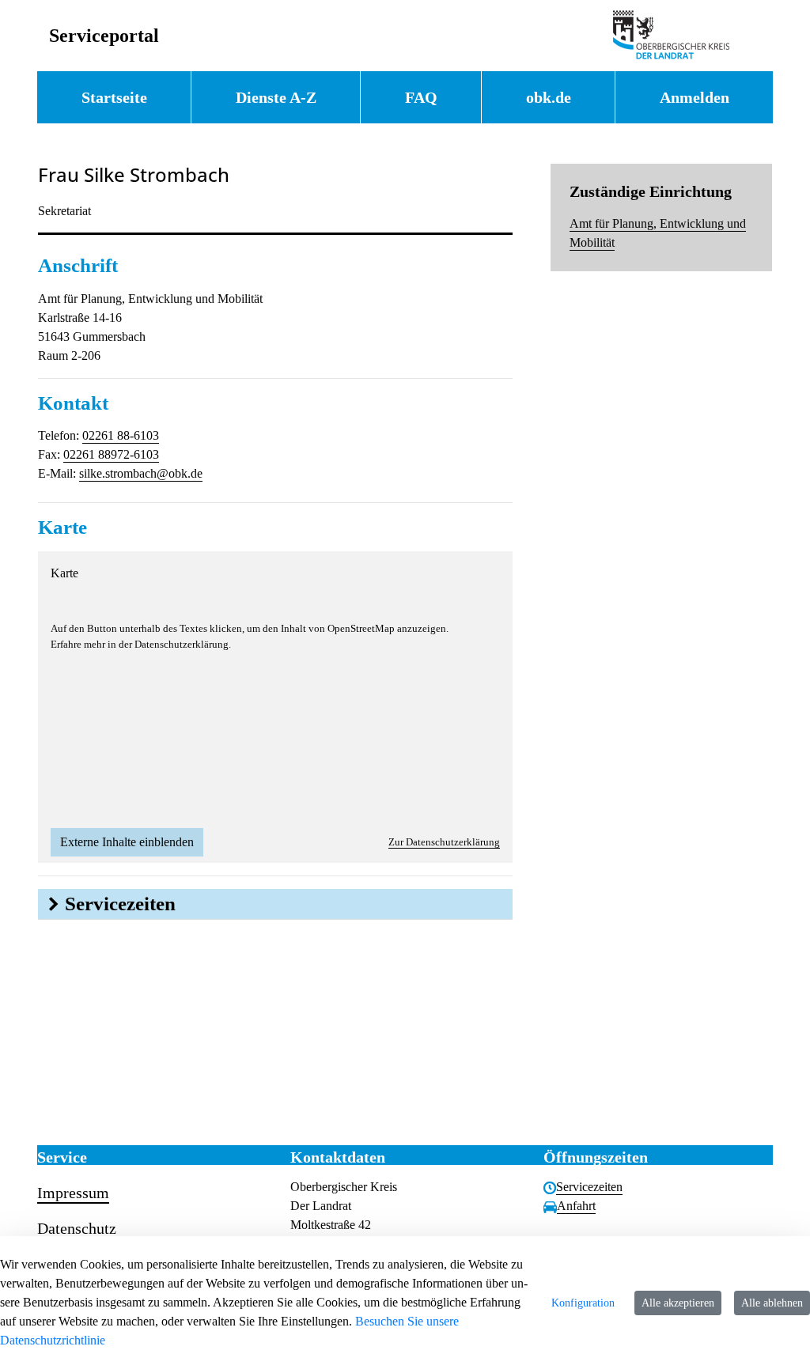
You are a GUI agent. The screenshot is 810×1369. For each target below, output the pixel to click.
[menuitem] (114, 97)
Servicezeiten (589, 1186)
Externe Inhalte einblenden (127, 842)
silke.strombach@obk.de (140, 473)
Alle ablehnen (772, 1303)
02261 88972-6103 (111, 454)
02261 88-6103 (120, 435)
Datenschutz (76, 1228)
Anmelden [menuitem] (694, 97)
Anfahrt (576, 1205)
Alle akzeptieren (678, 1303)
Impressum (73, 1192)
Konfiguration (583, 1303)
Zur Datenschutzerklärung (444, 842)
